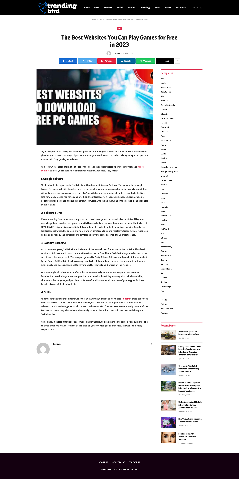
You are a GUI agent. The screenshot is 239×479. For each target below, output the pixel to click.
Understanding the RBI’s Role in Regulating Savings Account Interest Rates (190, 405)
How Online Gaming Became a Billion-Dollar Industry (190, 420)
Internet (164, 176)
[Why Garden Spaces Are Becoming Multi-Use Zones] (168, 335)
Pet (162, 242)
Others (164, 238)
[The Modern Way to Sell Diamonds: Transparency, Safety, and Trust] (168, 369)
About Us (103, 462)
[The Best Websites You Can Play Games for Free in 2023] (95, 107)
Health (120, 7)
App (162, 78)
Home (87, 7)
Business (108, 7)
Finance (164, 131)
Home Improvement (169, 167)
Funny (163, 145)
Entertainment (167, 118)
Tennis (163, 291)
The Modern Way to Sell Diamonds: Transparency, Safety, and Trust (188, 369)
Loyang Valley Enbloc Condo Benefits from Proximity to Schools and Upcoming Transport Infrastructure (189, 350)
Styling (164, 282)
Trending (164, 300)
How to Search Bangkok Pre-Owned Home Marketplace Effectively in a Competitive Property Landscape (189, 386)
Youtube (164, 313)
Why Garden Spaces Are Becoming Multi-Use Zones (189, 332)
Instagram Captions (169, 171)
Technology (144, 7)
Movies (164, 220)
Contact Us (134, 462)
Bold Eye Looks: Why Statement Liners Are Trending (187, 437)
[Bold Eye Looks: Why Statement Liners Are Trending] (168, 437)
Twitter (164, 304)
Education (165, 114)
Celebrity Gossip (168, 105)
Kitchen (164, 184)
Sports (163, 273)
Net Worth (181, 7)
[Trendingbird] (57, 7)
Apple (163, 83)
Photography (166, 246)
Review (168, 7)
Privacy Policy (118, 462)
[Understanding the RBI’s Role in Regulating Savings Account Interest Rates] (168, 405)
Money (163, 211)
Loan (163, 198)
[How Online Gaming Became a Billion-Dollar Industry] (168, 422)
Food (163, 136)
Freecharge (166, 140)
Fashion (164, 123)
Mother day (166, 215)
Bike (162, 96)
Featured (165, 127)
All (119, 29)
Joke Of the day (167, 180)
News (96, 7)
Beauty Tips (166, 92)
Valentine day (167, 308)
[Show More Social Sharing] (177, 61)
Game (163, 149)
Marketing (165, 207)
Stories (131, 7)
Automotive (166, 87)
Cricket (164, 109)
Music (157, 7)
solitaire (125, 298)
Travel (163, 295)
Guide (163, 154)
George (117, 53)
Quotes (164, 251)
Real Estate (166, 255)
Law (162, 189)
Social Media (166, 269)
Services (164, 264)
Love (163, 202)
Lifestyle (164, 193)
